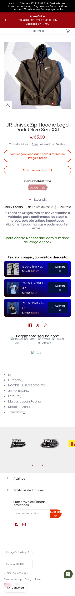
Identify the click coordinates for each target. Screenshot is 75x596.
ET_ (10, 374)
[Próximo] (42, 465)
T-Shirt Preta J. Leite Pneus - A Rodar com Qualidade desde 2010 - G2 (34, 303)
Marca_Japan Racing (24, 401)
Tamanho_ (16, 412)
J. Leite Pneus (36, 31)
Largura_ (15, 396)
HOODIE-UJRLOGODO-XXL (27, 385)
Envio (35, 144)
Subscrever (55, 514)
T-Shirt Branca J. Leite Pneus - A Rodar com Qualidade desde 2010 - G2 (34, 283)
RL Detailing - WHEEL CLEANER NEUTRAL (34, 267)
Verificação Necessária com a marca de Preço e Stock (37, 156)
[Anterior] (33, 465)
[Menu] (6, 31)
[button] (68, 31)
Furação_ (15, 380)
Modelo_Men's (19, 407)
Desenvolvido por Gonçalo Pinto (22, 579)
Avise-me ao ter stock (37, 170)
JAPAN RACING (13, 207)
